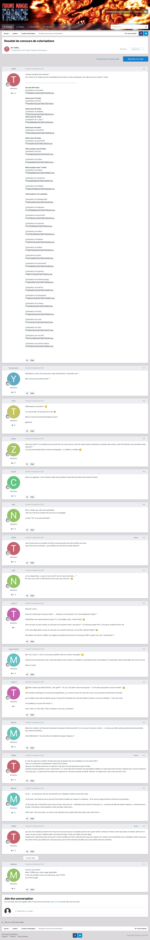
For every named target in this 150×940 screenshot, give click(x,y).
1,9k (14, 496)
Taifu (14, 401)
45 (14, 888)
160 (14, 747)
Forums (9, 27)
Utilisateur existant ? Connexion (118, 12)
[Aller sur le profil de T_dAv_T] (13, 614)
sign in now (55, 902)
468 (14, 392)
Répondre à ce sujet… (25, 911)
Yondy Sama (14, 368)
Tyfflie (16, 48)
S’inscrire (138, 12)
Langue (4, 936)
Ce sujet (138, 27)
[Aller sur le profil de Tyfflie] (6, 49)
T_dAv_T (13, 603)
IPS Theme (5, 934)
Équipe (21, 27)
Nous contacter (23, 936)
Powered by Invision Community (137, 935)
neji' (13, 504)
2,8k (14, 673)
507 (14, 463)
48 (14, 425)
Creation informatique (38, 50)
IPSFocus (14, 934)
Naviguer (49, 27)
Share (124, 49)
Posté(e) (34, 69)
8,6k (14, 93)
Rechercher (34, 27)
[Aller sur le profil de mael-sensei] (13, 660)
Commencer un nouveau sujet (107, 59)
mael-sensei (14, 649)
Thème (12, 936)
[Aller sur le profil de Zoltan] (13, 449)
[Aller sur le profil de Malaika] (13, 875)
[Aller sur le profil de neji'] (13, 515)
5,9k (14, 529)
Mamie (13, 722)
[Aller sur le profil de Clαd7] (13, 482)
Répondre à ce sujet (135, 59)
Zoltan (13, 439)
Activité (64, 27)
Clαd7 (13, 472)
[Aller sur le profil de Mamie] (13, 733)
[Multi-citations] (27, 360)
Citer (32, 360)
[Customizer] (145, 11)
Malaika (14, 864)
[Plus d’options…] (144, 68)
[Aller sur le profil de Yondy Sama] (13, 378)
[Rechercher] (146, 27)
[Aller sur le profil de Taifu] (13, 411)
